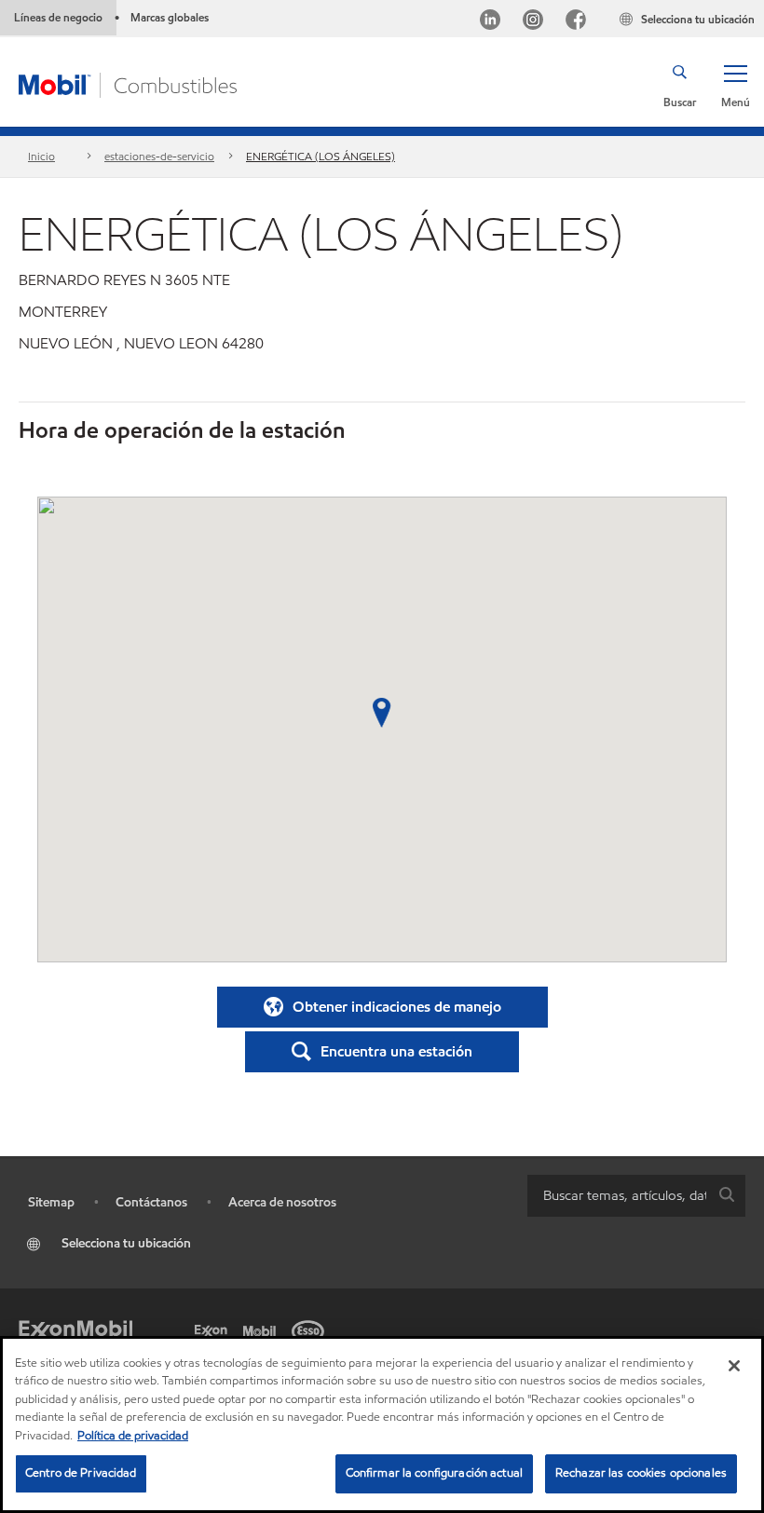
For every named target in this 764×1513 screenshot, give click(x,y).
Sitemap (51, 1202)
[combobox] (636, 1196)
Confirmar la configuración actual (434, 1473)
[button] (735, 85)
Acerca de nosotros (282, 1202)
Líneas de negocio (58, 17)
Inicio (41, 156)
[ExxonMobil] (75, 1329)
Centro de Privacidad (81, 1473)
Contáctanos (151, 1202)
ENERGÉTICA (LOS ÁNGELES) (320, 156)
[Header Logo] (128, 83)
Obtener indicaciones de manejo (397, 1006)
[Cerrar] (734, 1365)
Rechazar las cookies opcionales (641, 1473)
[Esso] (311, 1329)
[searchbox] (617, 1196)
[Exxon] (214, 1329)
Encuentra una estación (396, 1051)
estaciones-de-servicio (159, 156)
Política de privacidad (132, 1435)
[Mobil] (262, 1329)
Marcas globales (169, 17)
